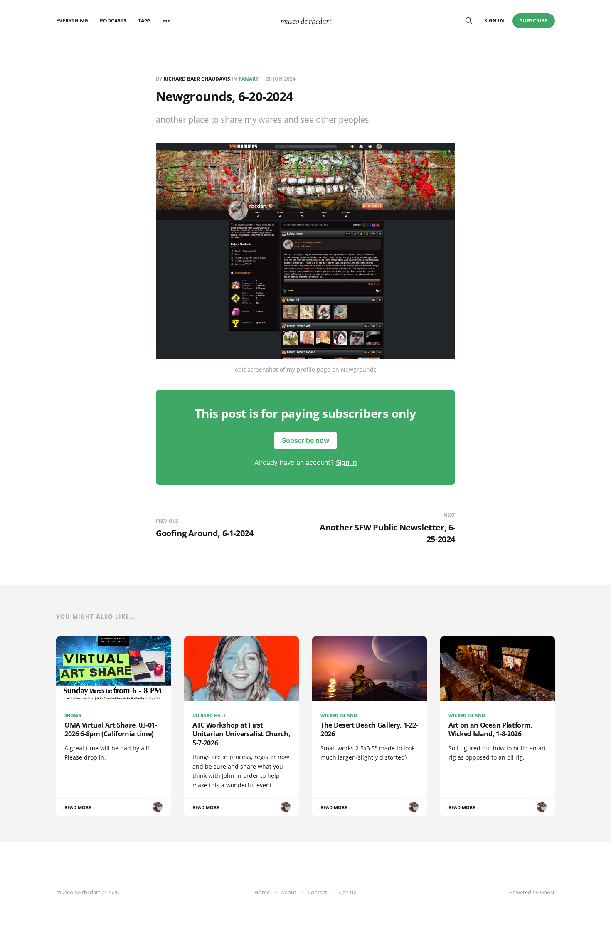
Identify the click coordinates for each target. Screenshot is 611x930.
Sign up (347, 892)
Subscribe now (305, 440)
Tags (144, 20)
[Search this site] (469, 21)
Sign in (494, 20)
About (288, 892)
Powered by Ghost (532, 892)
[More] (166, 21)
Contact (317, 892)
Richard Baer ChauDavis (196, 78)
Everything (72, 20)
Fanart (249, 78)
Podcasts (113, 20)
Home (262, 892)
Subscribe (534, 20)
